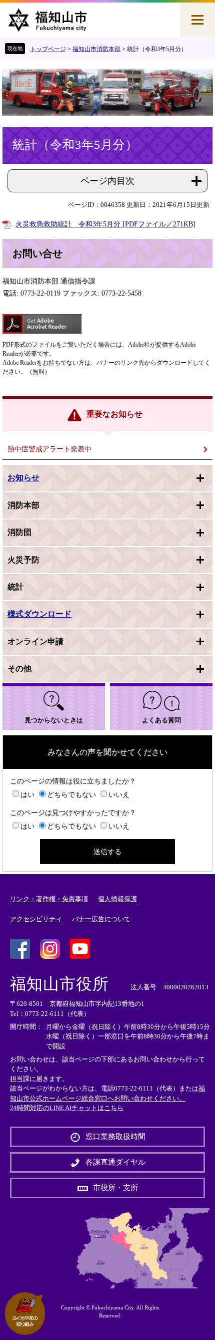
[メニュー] (197, 20)
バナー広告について (101, 919)
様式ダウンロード (40, 614)
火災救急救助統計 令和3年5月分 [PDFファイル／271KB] (106, 224)
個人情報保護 (117, 899)
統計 (16, 587)
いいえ (119, 794)
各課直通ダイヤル (116, 1162)
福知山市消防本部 (96, 49)
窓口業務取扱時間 (116, 1137)
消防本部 (24, 505)
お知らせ (24, 477)
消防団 (20, 532)
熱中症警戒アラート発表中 (50, 449)
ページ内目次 (107, 181)
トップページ (48, 49)
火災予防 (24, 560)
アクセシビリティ (36, 919)
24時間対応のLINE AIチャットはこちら (67, 1108)
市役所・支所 (115, 1188)
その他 (20, 668)
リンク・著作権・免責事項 (49, 899)
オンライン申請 (36, 641)
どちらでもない (71, 794)
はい (27, 794)
